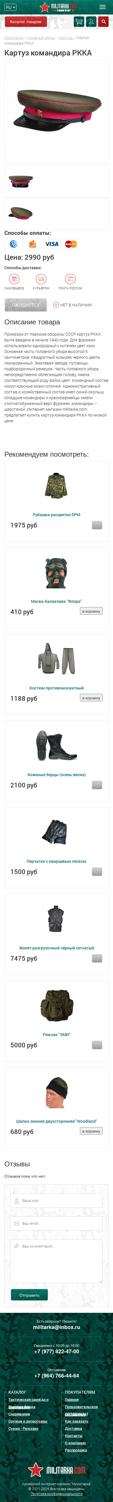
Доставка (73, 1428)
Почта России (70, 288)
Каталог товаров (25, 21)
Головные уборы (41, 37)
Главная (72, 1399)
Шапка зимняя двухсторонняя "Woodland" (56, 1121)
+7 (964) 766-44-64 (56, 1375)
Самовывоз (14, 288)
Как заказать (76, 1421)
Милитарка (13, 37)
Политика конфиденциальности (57, 1493)
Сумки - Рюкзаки (23, 1428)
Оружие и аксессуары (28, 1421)
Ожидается (25, 305)
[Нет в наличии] (97, 525)
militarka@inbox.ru (56, 1327)
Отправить (29, 1295)
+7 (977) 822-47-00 (56, 1351)
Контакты (74, 1435)
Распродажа (76, 1450)
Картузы (66, 37)
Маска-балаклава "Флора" (56, 601)
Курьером (41, 288)
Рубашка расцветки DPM (56, 514)
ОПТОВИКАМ (76, 1414)
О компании (75, 1442)
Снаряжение (19, 1414)
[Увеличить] (56, 111)
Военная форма (21, 1406)
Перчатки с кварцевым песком (56, 861)
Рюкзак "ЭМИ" (56, 1034)
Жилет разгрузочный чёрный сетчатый (56, 948)
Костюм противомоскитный (57, 688)
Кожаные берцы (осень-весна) (57, 774)
